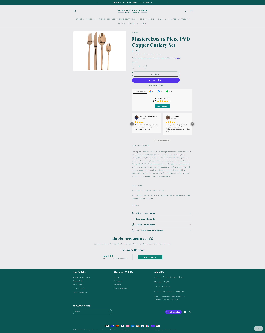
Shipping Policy (78, 281)
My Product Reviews (121, 288)
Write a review (150, 257)
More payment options (156, 85)
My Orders (117, 285)
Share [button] (136, 205)
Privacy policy (135, 330)
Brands (116, 277)
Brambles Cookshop (84, 330)
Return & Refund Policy (81, 277)
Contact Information (80, 292)
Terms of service (146, 330)
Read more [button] (170, 131)
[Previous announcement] (97, 2)
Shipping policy (158, 330)
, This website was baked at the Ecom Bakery (104, 330)
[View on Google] (137, 117)
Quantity (135, 62)
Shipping (144, 54)
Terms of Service (79, 288)
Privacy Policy (78, 285)
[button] (75, 11)
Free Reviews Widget (163, 140)
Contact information (171, 330)
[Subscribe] (109, 311)
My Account (118, 281)
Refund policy (125, 330)
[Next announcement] (168, 2)
